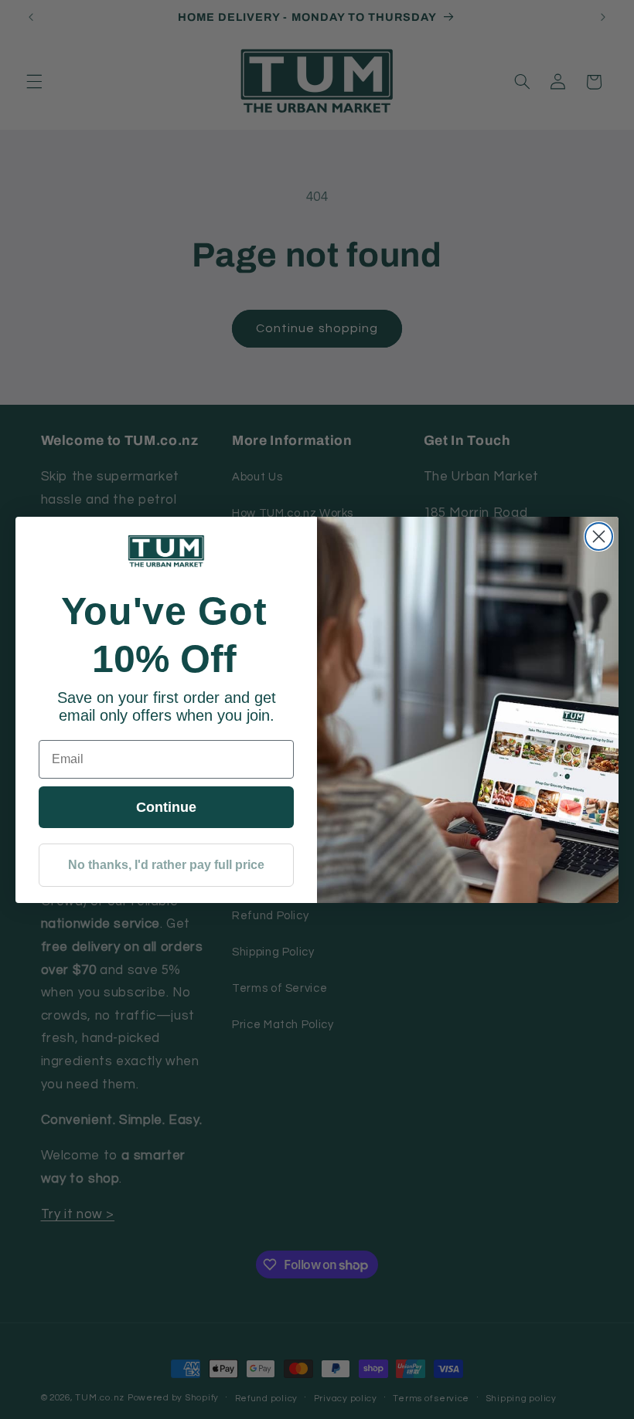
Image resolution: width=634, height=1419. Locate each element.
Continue (166, 807)
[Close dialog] (598, 536)
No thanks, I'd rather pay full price (166, 864)
